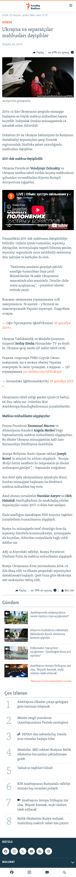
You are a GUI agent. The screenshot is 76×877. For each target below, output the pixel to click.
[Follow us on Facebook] (5, 851)
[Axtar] (64, 872)
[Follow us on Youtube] (31, 851)
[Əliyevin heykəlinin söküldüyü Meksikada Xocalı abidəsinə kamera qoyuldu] (16, 635)
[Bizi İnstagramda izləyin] (29, 872)
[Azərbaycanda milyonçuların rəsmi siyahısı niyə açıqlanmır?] (16, 617)
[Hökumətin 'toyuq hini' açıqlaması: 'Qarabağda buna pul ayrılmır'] (16, 653)
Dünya (7, 22)
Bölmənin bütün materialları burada (51, 681)
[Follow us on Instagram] (14, 851)
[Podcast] (48, 851)
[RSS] (39, 851)
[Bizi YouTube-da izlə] (47, 872)
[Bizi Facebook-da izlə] (12, 872)
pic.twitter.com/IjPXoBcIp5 (42, 372)
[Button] (38, 52)
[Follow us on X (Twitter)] (22, 851)
